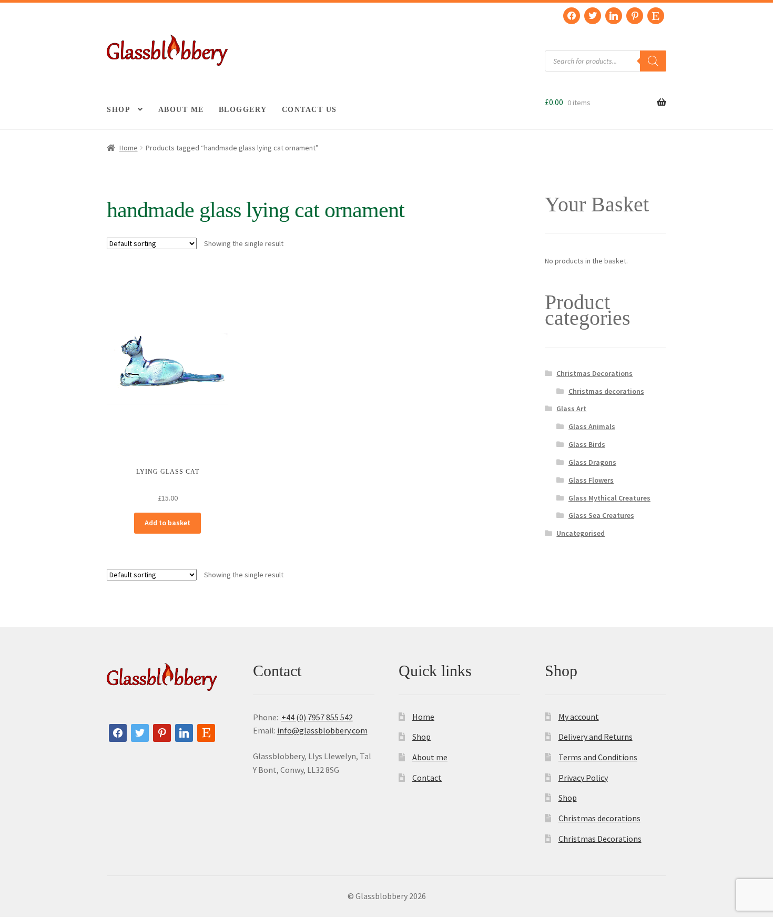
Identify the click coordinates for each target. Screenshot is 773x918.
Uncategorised (580, 533)
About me (181, 110)
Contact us (309, 110)
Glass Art (571, 408)
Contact (427, 777)
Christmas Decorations (594, 373)
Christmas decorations (606, 391)
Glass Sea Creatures (601, 515)
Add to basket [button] (167, 522)
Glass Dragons (592, 462)
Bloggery (243, 110)
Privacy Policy (583, 777)
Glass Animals (591, 426)
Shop (118, 110)
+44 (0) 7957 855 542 (317, 717)
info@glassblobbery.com (322, 730)
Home (128, 147)
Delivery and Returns (595, 736)
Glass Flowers (591, 480)
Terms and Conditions (597, 757)
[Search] (653, 61)
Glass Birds (586, 444)
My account (578, 716)
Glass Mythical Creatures (609, 498)
